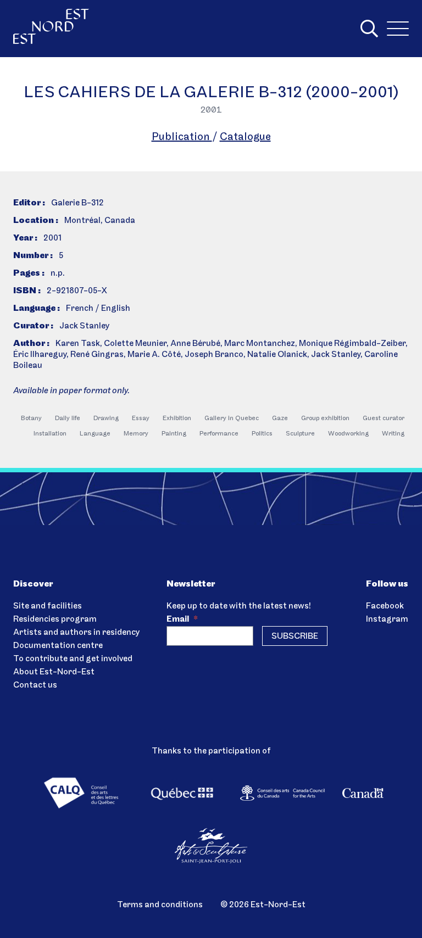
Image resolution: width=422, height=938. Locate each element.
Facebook (385, 606)
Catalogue (245, 137)
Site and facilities (47, 606)
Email (182, 619)
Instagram (387, 619)
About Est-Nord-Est (54, 672)
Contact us (35, 685)
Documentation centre (58, 645)
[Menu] (398, 28)
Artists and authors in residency (76, 632)
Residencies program (55, 619)
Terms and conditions (160, 905)
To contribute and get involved (72, 659)
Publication (182, 137)
